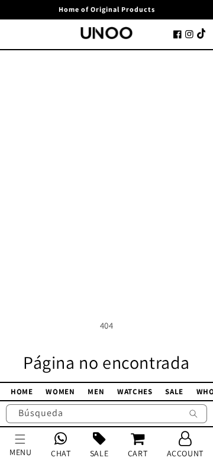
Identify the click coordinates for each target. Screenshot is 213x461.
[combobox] (106, 414)
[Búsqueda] (193, 415)
